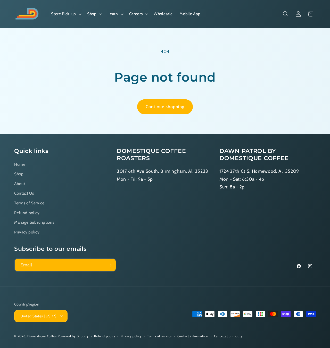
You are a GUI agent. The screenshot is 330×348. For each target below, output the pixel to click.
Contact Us (24, 193)
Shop (19, 173)
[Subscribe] (109, 265)
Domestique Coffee (42, 336)
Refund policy (27, 212)
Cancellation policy (228, 336)
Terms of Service (29, 203)
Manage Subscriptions (34, 222)
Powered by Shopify (73, 336)
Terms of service (159, 336)
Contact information (193, 336)
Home (20, 164)
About (19, 183)
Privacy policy (26, 231)
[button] (66, 14)
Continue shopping (165, 106)
